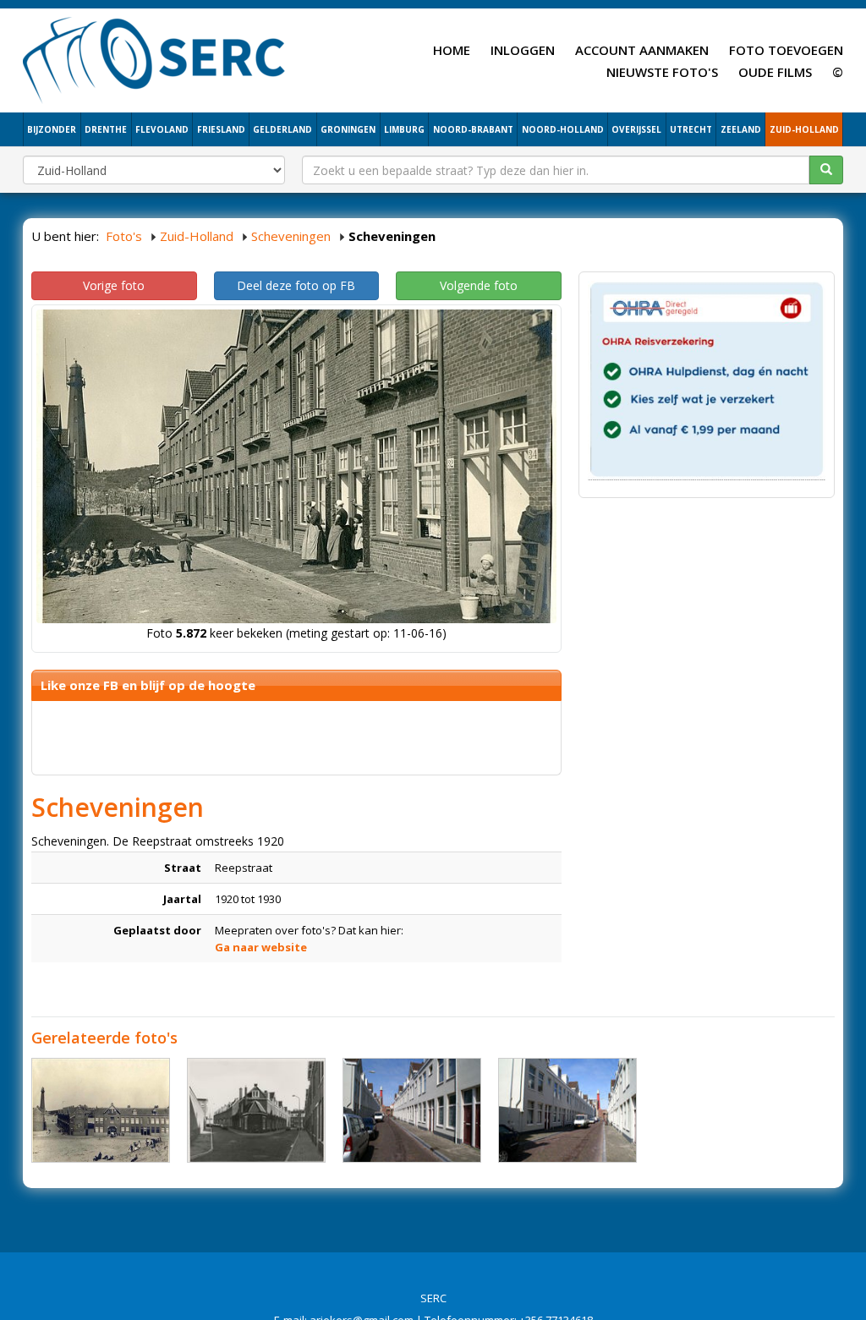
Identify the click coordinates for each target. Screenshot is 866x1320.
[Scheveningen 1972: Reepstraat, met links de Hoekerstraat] (256, 1110)
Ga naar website (261, 947)
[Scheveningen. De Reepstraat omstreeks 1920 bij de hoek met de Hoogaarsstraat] (100, 1110)
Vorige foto (114, 285)
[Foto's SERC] (154, 58)
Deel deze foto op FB (296, 285)
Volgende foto (479, 285)
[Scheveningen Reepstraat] (412, 1110)
